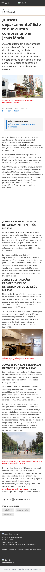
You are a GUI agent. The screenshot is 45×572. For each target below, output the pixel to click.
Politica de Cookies (35, 549)
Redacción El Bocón (10, 111)
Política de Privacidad (23, 549)
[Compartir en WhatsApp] (13, 499)
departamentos (23, 510)
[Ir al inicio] (22, 3)
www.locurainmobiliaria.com (15, 489)
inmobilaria (8, 514)
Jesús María (8, 510)
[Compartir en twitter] (8, 499)
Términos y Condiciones (9, 549)
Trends (6, 9)
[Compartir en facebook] (4, 499)
